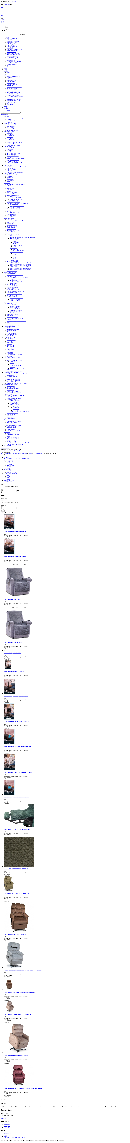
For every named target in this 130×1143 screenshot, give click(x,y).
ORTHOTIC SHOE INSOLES (14, 354)
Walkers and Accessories (12, 317)
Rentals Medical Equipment (13, 53)
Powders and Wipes (11, 423)
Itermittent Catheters (11, 129)
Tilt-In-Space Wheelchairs (16, 313)
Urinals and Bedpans (12, 161)
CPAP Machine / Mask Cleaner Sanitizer (19, 411)
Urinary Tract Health (11, 333)
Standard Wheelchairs (15, 307)
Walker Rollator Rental (12, 295)
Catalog (30, 453)
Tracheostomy (10, 417)
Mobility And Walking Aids (13, 54)
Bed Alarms (9, 210)
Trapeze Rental (13, 283)
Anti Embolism (10, 141)
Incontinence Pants (11, 229)
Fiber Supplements (11, 327)
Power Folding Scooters (12, 376)
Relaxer (14, 246)
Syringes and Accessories (13, 160)
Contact (2, 15)
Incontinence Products (12, 50)
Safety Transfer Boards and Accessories (16, 158)
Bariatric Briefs (10, 222)
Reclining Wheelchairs (15, 308)
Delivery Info (7, 1126)
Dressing (9, 436)
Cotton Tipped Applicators (13, 434)
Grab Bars (9, 119)
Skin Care (9, 65)
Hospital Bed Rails (11, 214)
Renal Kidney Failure (12, 192)
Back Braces (10, 350)
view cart (13, 1)
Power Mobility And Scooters (14, 61)
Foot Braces (9, 356)
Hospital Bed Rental (11, 276)
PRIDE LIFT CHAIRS (12, 261)
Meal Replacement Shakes (13, 329)
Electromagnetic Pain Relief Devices (15, 371)
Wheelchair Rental (11, 273)
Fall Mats (9, 211)
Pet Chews (12, 367)
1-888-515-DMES (7, 4)
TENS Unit (9, 369)
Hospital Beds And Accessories (14, 49)
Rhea (14, 253)
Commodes (9, 122)
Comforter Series (14, 260)
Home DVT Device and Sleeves (14, 142)
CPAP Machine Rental (15, 300)
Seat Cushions (10, 315)
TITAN (14, 257)
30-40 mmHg (10, 138)
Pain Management (11, 60)
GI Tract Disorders (11, 189)
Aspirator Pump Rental (12, 292)
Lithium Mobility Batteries (13, 382)
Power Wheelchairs (11, 377)
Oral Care (9, 157)
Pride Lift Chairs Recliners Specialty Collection (21, 262)
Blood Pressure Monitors (12, 175)
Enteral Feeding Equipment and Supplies (16, 184)
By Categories (7, 37)
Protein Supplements (11, 330)
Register (3, 19)
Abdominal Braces (11, 340)
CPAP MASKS (13, 402)
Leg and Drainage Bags (12, 130)
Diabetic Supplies (11, 45)
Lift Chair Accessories (12, 271)
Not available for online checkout (9, 450)
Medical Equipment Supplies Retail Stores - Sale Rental (14, 453)
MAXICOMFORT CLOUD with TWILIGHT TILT (22, 237)
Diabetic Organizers (11, 169)
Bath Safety (9, 39)
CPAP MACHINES (14, 400)
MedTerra (12, 363)
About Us (6, 69)
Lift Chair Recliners (11, 52)
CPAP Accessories (14, 406)
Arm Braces (9, 341)
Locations (2, 9)
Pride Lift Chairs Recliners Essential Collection (21, 267)
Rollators (9, 319)
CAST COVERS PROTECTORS (15, 162)
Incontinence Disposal (12, 226)
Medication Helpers (11, 154)
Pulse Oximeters (10, 415)
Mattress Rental (13, 280)
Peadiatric (9, 191)
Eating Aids (9, 150)
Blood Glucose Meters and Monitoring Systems (18, 166)
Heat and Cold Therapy (12, 391)
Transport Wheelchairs (15, 306)
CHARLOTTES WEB (15, 365)
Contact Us (3, 1118)
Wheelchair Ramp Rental (13, 290)
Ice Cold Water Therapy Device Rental (16, 291)
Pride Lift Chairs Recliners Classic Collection (20, 269)
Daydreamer (16, 242)
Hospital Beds (10, 196)
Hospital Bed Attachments (13, 212)
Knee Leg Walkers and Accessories (15, 318)
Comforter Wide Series (15, 258)
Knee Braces (10, 352)
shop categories (4, 114)
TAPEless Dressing (11, 440)
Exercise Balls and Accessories (14, 392)
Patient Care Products (12, 164)
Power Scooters (10, 375)
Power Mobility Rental (12, 285)
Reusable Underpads (11, 231)
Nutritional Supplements (12, 56)
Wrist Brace (9, 344)
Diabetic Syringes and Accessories (15, 172)
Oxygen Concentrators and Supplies (15, 395)
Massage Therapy (11, 386)
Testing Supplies (10, 180)
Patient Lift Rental (11, 288)
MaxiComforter (16, 244)
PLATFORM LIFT (11, 428)
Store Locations (7, 1133)
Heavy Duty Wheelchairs (16, 310)
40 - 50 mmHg (10, 139)
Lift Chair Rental (11, 284)
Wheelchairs (9, 303)
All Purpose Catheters (12, 124)
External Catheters (11, 126)
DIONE (14, 254)
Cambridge (15, 249)
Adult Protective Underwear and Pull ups (16, 221)
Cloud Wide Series (17, 245)
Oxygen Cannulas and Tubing (14, 398)
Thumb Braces (10, 345)
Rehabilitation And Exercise (13, 62)
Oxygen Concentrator (15, 299)
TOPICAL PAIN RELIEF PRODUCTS (19, 368)
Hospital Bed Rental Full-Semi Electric (19, 277)
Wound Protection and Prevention (15, 444)
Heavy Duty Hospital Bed (16, 199)
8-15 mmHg (9, 133)
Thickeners (9, 331)
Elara (14, 256)
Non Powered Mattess (15, 207)
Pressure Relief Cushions (13, 156)
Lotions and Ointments (12, 422)
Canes (8, 323)
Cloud (14, 241)
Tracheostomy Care (11, 441)
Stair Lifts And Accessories (13, 38)
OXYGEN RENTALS (12, 296)
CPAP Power (16, 407)
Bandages (9, 433)
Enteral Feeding (10, 48)
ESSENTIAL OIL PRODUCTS (14, 360)
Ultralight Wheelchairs (15, 304)
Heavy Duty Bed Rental (15, 279)
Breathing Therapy (11, 414)
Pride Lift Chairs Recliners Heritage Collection (21, 265)
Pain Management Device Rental (14, 294)
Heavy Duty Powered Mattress (17, 206)
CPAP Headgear (13, 403)
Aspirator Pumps (11, 418)
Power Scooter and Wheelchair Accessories (17, 383)
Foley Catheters (10, 127)
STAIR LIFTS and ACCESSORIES (12, 425)
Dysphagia (9, 187)
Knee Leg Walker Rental (12, 287)
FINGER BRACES (11, 346)
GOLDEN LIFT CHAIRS (13, 234)
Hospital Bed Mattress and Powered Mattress (17, 203)
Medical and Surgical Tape (13, 438)
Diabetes (9, 185)
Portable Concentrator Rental (16, 298)
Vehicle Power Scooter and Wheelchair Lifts (17, 373)
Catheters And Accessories (13, 41)
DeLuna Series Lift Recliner (16, 252)
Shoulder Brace (10, 348)
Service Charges (7, 445)
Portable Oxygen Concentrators (14, 396)
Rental (5, 68)
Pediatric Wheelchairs (15, 311)
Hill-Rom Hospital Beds (12, 200)
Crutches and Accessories (13, 325)
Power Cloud (16, 239)
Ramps (8, 322)
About (2, 12)
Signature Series (13, 248)
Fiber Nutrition (10, 188)
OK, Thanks (20, 450)
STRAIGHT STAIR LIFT (13, 426)
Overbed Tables (10, 216)
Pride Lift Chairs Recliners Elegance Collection (21, 268)
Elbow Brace (10, 342)
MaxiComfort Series (14, 238)
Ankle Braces (10, 353)
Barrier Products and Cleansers (14, 421)
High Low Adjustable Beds (13, 202)
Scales (8, 181)
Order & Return (7, 1127)
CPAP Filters (16, 410)
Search (23, 34)
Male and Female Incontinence (14, 230)
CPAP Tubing (16, 409)
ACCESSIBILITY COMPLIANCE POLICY (15, 1137)
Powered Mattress (14, 204)
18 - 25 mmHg (10, 135)
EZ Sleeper (12, 235)
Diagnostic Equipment (12, 46)
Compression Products (12, 42)
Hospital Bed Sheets (11, 215)
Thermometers (10, 179)
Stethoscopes (10, 177)
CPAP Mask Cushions (15, 405)
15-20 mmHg (10, 134)
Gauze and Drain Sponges (13, 437)
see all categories (5, 448)
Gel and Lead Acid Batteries (13, 380)
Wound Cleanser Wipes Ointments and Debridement (19, 442)
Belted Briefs (10, 223)
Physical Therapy (11, 387)
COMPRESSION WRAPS (13, 145)
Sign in (2, 21)
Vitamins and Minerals (12, 334)
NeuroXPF (12, 361)
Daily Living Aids (11, 43)
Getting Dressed (10, 152)
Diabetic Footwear (11, 168)
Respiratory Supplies (11, 64)
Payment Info (7, 1124)
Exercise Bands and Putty (13, 388)
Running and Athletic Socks (13, 143)
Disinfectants (10, 149)
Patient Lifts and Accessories (13, 208)
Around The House (11, 147)
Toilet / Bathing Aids (11, 120)
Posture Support (10, 349)
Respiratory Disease (11, 193)
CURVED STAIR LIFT (12, 429)
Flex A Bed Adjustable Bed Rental (15, 275)
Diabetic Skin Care (11, 170)
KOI (11, 364)
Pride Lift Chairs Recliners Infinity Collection (20, 264)
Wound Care (10, 67)
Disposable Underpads (12, 225)
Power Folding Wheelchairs (13, 379)
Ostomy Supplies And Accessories (15, 58)
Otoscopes (9, 176)
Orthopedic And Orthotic (13, 57)
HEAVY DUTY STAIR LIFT (14, 430)
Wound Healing (10, 336)
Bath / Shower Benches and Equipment (16, 118)
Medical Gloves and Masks (13, 153)
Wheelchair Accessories (12, 314)
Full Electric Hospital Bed (16, 198)
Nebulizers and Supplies (12, 413)
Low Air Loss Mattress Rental (17, 281)
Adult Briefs (9, 219)
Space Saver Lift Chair (18, 250)
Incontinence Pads (11, 227)
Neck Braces (10, 338)
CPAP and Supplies (11, 399)
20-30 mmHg (10, 137)
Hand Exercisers (10, 390)
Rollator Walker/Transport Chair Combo (16, 321)
